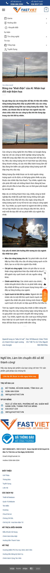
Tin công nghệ (13, 36)
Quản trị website (9, 502)
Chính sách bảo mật (10, 536)
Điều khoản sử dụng (10, 532)
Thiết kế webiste (9, 497)
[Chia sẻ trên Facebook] (19, 330)
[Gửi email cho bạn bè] (27, 330)
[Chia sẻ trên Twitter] (23, 330)
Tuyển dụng (7, 484)
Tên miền (6, 506)
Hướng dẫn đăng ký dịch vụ (13, 554)
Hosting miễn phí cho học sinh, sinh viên (17, 550)
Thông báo (7, 479)
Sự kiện (7, 32)
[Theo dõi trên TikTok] (7, 464)
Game (9, 18)
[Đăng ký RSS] (15, 464)
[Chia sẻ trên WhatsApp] (14, 330)
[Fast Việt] (25, 10)
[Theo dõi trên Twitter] (11, 464)
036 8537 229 (37, 4)
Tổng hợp (11, 45)
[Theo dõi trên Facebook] (3, 464)
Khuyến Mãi (13, 27)
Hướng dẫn (12, 23)
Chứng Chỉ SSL (8, 518)
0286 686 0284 (17, 4)
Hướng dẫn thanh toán (11, 540)
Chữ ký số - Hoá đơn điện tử (13, 522)
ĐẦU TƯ (45, 295)
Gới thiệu (6, 475)
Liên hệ (5, 488)
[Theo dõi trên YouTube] (24, 464)
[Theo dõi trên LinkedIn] (19, 464)
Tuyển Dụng (12, 49)
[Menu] (3, 10)
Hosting (5, 510)
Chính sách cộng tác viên (12, 558)
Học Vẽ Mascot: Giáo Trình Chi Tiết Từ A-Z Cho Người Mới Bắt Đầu (37, 342)
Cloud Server (7, 514)
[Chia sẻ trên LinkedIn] (35, 330)
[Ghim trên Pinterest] (31, 330)
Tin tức (7, 41)
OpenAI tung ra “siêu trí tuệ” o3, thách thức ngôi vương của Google (13, 342)
